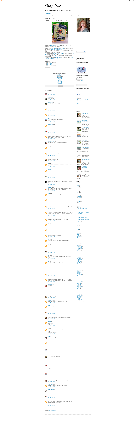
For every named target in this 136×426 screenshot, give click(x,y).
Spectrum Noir (79, 284)
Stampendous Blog (49, 70)
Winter (78, 302)
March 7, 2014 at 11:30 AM (51, 99)
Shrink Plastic (79, 283)
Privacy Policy (48, 13)
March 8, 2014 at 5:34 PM (51, 325)
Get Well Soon (79, 258)
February (79, 221)
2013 (78, 224)
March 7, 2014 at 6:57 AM (51, 94)
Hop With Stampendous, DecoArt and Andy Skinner (85, 147)
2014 (78, 195)
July (79, 202)
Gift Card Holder (79, 259)
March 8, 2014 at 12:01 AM (51, 275)
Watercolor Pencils (80, 301)
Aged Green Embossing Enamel (58, 53)
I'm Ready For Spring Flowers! (82, 208)
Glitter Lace (79, 261)
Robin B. (49, 239)
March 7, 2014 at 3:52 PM (51, 160)
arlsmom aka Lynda (51, 389)
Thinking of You (79, 295)
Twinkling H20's (79, 297)
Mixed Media (79, 272)
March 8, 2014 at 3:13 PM (51, 318)
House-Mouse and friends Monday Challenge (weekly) (82, 103)
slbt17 (49, 341)
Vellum (78, 300)
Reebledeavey (50, 372)
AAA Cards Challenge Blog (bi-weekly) (82, 99)
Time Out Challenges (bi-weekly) (82, 109)
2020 (78, 187)
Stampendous (52, 45)
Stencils (78, 288)
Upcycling (78, 298)
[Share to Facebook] (61, 86)
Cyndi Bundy (60, 83)
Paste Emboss (79, 276)
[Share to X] (60, 86)
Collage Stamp (79, 246)
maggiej (49, 113)
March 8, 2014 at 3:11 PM (51, 313)
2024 (78, 182)
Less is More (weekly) (80, 104)
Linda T (49, 255)
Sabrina (49, 305)
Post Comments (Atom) (52, 410)
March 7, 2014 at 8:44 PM (51, 258)
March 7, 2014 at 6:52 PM (51, 220)
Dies (78, 249)
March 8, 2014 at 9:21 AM (51, 302)
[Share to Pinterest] (62, 86)
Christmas (78, 243)
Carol (48, 328)
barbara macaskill (50, 124)
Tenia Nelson (60, 81)
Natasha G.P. (49, 228)
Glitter (78, 260)
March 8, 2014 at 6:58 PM (51, 333)
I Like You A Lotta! (84, 140)
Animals (78, 235)
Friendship (78, 256)
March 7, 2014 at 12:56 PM (51, 110)
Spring (78, 285)
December (79, 196)
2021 (78, 186)
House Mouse (79, 268)
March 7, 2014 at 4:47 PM (51, 190)
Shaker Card (79, 282)
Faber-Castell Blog (60, 75)
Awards (78, 237)
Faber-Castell (58, 45)
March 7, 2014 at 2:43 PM (51, 143)
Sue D (48, 261)
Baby (78, 238)
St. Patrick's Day (79, 286)
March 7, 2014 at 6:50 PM (51, 215)
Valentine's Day (79, 299)
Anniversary (79, 236)
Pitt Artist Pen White (58, 57)
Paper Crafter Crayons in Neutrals (56, 49)
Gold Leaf (78, 263)
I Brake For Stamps (80, 269)
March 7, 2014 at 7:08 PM (51, 231)
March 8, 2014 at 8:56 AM (51, 297)
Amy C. (49, 223)
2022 (78, 185)
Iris (48, 118)
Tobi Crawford (60, 80)
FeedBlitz (81, 80)
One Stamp (79, 275)
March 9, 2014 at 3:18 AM (51, 352)
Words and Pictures (51, 180)
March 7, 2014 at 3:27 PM (51, 149)
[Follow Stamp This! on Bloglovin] (81, 52)
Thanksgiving (79, 294)
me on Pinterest (49, 63)
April (79, 206)
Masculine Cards (79, 270)
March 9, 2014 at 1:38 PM (51, 386)
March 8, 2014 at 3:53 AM (51, 281)
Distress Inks (79, 250)
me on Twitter (49, 64)
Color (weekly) (79, 100)
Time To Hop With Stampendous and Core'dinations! (84, 167)
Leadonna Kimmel (60, 77)
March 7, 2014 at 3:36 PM (51, 155)
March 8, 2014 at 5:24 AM (51, 292)
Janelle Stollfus (59, 78)
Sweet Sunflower (54, 48)
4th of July (78, 233)
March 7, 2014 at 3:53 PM (51, 166)
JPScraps (49, 169)
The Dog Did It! (80, 213)
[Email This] (58, 86)
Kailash (49, 158)
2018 (78, 190)
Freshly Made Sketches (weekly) (82, 101)
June (79, 203)
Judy (48, 163)
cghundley (49, 321)
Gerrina (49, 336)
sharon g (49, 218)
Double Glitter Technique (80, 251)
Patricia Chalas (50, 284)
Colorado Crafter (50, 384)
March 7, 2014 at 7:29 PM (51, 252)
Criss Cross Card (79, 248)
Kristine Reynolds (59, 82)
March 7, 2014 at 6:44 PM (51, 208)
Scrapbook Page (79, 281)
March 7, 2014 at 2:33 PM (51, 138)
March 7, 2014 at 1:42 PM (51, 115)
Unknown (49, 107)
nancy (49, 146)
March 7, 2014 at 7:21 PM (51, 241)
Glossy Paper (79, 262)
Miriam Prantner (50, 102)
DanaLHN (49, 278)
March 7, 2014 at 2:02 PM (51, 121)
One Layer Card (79, 274)
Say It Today (56, 55)
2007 (78, 229)
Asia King (59, 79)
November (79, 197)
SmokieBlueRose (50, 300)
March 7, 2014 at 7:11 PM (51, 236)
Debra (49, 244)
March (79, 207)
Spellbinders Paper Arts (80, 92)
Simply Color (80, 214)
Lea (48, 316)
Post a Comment (49, 407)
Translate (83, 86)
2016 (78, 192)
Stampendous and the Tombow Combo (83, 212)
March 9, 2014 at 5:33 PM (51, 405)
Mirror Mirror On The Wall (85, 153)
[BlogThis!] (59, 86)
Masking (78, 271)
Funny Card (79, 257)
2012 (78, 225)
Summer (78, 289)
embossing (78, 306)
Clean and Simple (80, 244)
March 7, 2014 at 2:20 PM (51, 132)
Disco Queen (50, 135)
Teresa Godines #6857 (51, 141)
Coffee (78, 245)
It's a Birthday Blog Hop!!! (85, 127)
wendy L (49, 193)
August (79, 201)
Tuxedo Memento (61, 48)
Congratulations (79, 247)
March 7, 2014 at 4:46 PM (51, 184)
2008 (78, 228)
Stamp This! (53, 5)
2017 (78, 191)
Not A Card (78, 273)
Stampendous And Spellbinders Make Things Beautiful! (85, 121)
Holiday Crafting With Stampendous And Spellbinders (85, 114)
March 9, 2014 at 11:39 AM (51, 376)
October (79, 198)
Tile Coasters (79, 296)
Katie (48, 400)
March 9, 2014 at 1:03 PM (51, 381)
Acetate (78, 234)
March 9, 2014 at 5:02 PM (51, 397)
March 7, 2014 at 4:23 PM (51, 177)
